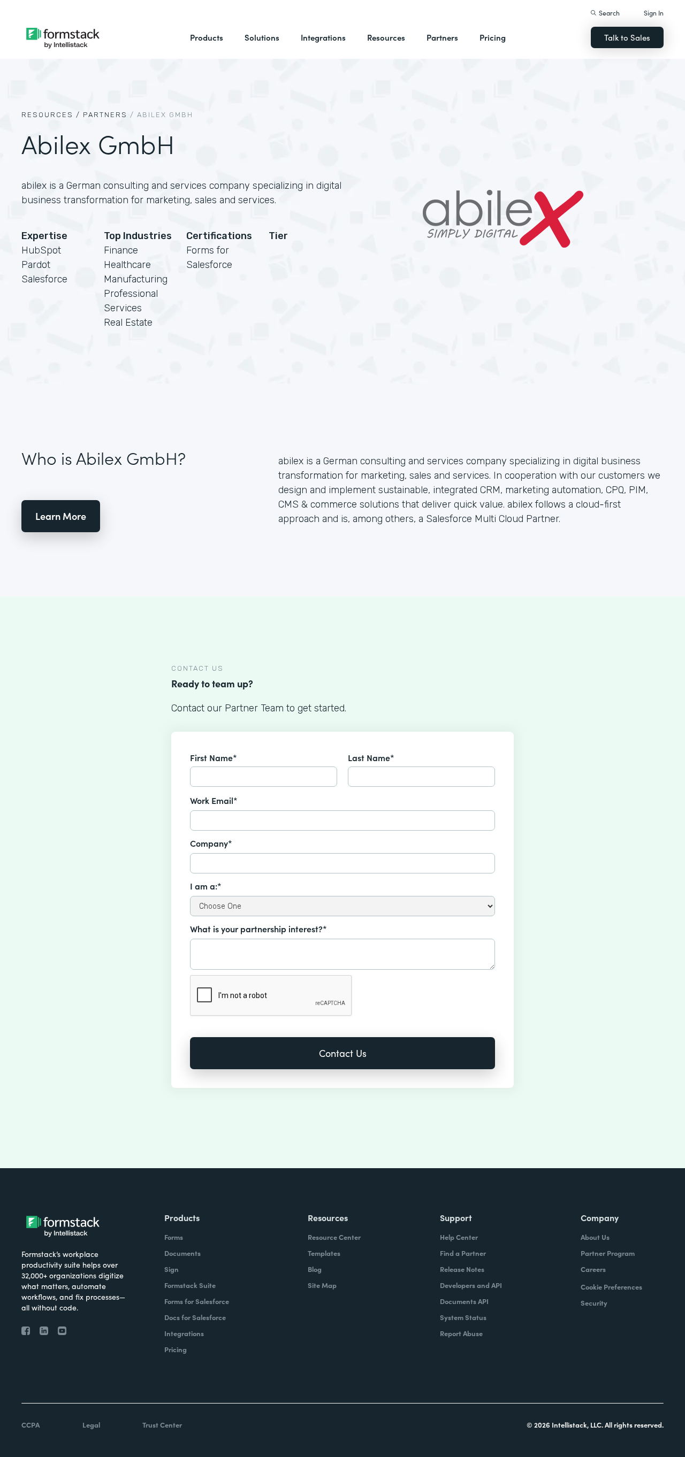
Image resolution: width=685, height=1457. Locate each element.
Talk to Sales (627, 37)
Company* (211, 843)
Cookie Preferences (611, 1287)
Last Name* (371, 757)
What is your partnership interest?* (258, 928)
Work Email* (214, 800)
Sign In (654, 12)
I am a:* (206, 886)
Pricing (493, 37)
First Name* (213, 757)
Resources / (50, 115)
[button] (207, 37)
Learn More (60, 516)
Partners (442, 37)
